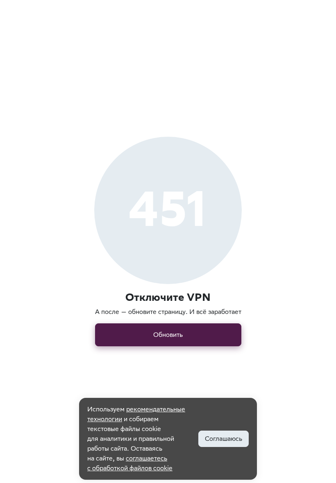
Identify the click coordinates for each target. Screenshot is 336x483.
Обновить (168, 334)
